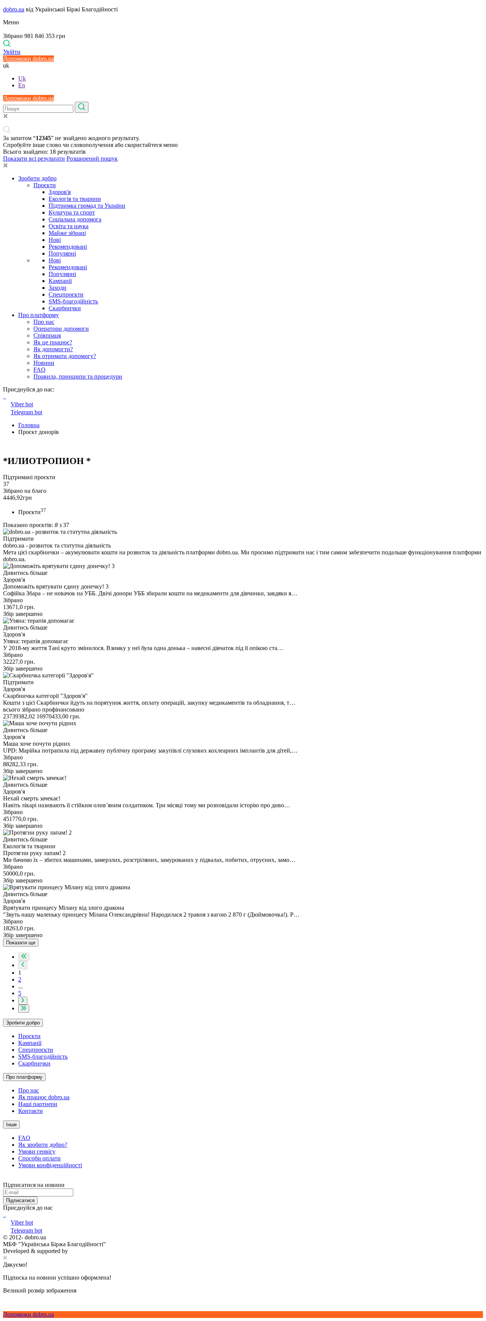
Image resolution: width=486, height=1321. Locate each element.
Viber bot (22, 404)
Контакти (30, 1111)
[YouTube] (5, 1214)
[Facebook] (4, 1214)
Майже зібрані (67, 233)
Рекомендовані (68, 246)
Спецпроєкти (66, 294)
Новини (43, 363)
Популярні (62, 253)
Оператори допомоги (61, 328)
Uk (22, 78)
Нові (55, 240)
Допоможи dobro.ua (28, 58)
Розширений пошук (92, 158)
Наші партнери (37, 1104)
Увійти (12, 52)
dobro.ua (13, 9)
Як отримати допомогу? (64, 356)
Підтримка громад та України (87, 205)
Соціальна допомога (75, 219)
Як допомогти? (53, 349)
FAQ (39, 369)
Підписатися (20, 1200)
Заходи (57, 287)
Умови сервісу (36, 1151)
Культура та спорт (72, 212)
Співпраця (47, 335)
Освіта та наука (68, 226)
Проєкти (44, 185)
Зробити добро (37, 178)
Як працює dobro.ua (43, 1097)
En (21, 85)
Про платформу (38, 315)
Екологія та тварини (75, 199)
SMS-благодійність (73, 301)
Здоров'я (60, 192)
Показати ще (20, 942)
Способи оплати (39, 1158)
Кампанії (60, 281)
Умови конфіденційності (50, 1165)
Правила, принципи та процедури (77, 376)
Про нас (43, 322)
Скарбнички (65, 308)
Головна (28, 425)
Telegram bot (26, 412)
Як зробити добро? (42, 1144)
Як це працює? (52, 342)
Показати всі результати (34, 158)
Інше (11, 1124)
